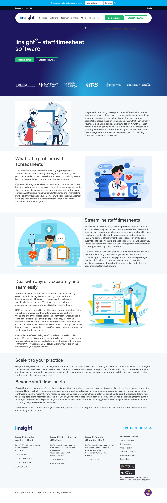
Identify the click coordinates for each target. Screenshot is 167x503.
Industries (124, 459)
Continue (108, 3)
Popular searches (127, 455)
